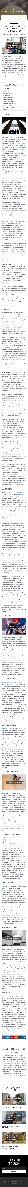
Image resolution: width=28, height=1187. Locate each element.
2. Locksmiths (7, 91)
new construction (16, 842)
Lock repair (23, 147)
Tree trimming (5, 886)
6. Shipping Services (8, 99)
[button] (14, 16)
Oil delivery (5, 728)
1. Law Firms (6, 88)
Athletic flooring (6, 793)
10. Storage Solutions (9, 107)
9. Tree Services (7, 105)
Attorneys (4, 137)
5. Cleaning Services (8, 97)
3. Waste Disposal (8, 93)
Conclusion (6, 109)
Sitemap (14, 1183)
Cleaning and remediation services (11, 682)
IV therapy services (16, 639)
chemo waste (19, 494)
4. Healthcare (7, 95)
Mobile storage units (7, 949)
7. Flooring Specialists (9, 101)
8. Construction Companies (10, 103)
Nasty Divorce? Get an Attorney (12, 1107)
